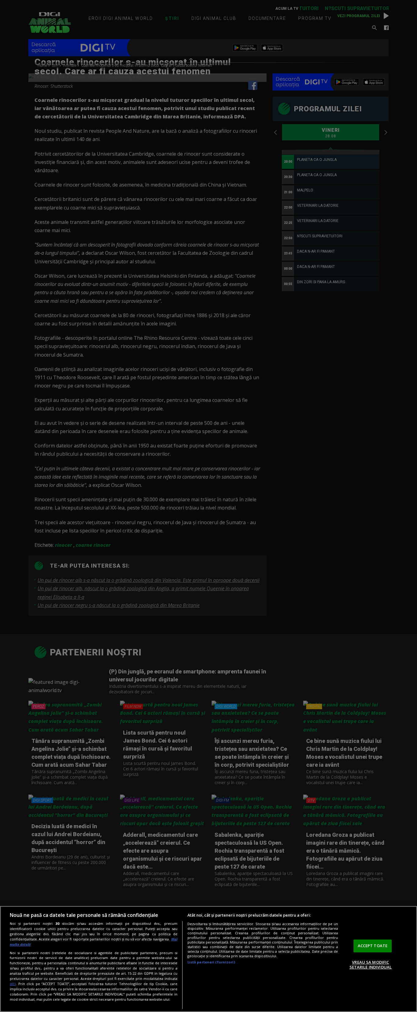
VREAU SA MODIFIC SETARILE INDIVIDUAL (371, 964)
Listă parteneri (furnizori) (211, 962)
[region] (208, 959)
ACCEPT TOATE (373, 945)
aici (13, 983)
